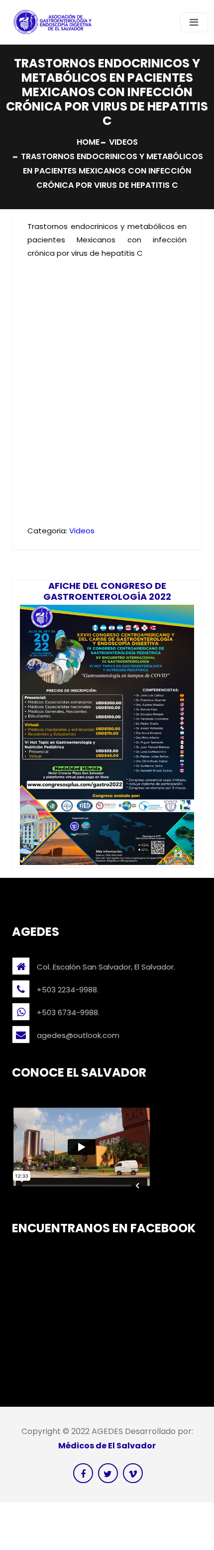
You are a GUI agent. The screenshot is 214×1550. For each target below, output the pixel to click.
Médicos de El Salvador (107, 1445)
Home (88, 142)
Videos (123, 142)
